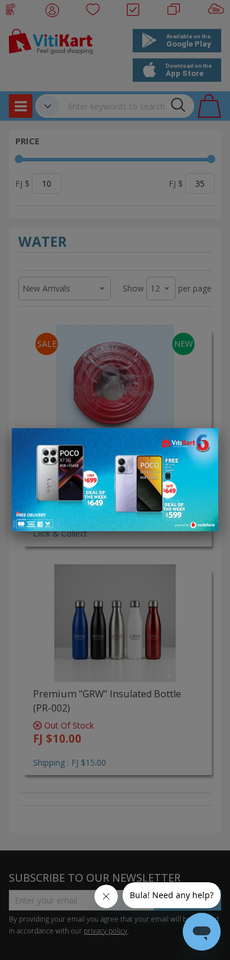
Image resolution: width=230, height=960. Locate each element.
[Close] (201, 443)
